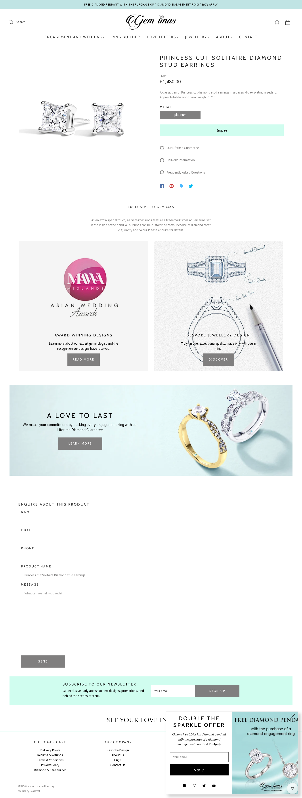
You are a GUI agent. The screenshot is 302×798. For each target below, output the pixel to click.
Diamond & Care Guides (50, 770)
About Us (118, 755)
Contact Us (117, 765)
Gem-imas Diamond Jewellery (39, 786)
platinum (180, 115)
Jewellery (196, 37)
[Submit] (14, 22)
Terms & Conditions (50, 760)
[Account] (277, 22)
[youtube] (214, 785)
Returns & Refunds (50, 755)
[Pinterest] (171, 186)
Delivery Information (180, 160)
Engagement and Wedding (74, 37)
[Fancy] (181, 186)
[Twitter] (191, 186)
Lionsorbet (35, 790)
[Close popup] (293, 716)
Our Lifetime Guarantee (182, 148)
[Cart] (287, 22)
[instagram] (194, 785)
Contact (248, 37)
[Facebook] (162, 186)
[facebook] (184, 785)
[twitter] (204, 785)
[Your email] (173, 691)
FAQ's (118, 760)
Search (20, 22)
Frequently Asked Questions (185, 172)
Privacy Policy (50, 765)
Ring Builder (126, 37)
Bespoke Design (118, 750)
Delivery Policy (50, 750)
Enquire (222, 130)
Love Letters (161, 37)
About (223, 37)
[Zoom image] (80, 117)
